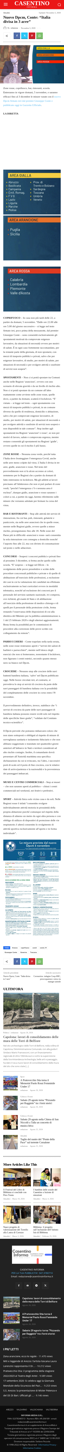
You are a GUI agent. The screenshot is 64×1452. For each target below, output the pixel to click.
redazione (14, 28)
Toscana (33, 952)
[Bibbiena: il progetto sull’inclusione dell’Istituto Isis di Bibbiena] (47, 1215)
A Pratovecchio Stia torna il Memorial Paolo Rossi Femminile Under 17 (37, 1083)
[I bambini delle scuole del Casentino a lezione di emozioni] (47, 1177)
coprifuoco (25, 948)
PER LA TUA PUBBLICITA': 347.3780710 (32, 1273)
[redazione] (5, 28)
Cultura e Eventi (26, 1097)
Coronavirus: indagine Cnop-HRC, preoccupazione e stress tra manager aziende (47, 979)
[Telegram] (36, 1285)
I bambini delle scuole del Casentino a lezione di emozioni (45, 1193)
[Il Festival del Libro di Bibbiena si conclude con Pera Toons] (17, 1177)
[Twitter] (24, 35)
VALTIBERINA (52, 1409)
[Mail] (27, 1285)
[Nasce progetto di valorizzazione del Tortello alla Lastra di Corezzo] (17, 1215)
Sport (22, 1077)
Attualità (6, 13)
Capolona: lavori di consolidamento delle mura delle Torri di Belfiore (30, 1039)
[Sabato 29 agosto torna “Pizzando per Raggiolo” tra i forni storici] (10, 1103)
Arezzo (15, 948)
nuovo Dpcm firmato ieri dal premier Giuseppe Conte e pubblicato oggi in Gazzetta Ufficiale (32, 100)
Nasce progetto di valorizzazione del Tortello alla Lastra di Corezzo (15, 1230)
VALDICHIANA (36, 1409)
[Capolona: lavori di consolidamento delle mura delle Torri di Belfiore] (31, 1011)
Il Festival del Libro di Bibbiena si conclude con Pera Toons (14, 1193)
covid (34, 948)
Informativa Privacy (47, 1444)
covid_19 (43, 948)
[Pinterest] (32, 35)
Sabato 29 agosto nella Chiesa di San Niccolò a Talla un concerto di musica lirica (39, 1122)
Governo (23, 952)
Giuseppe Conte (11, 952)
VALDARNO (22, 1409)
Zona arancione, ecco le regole (20, 1356)
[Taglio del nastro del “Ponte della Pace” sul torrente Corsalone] (10, 1142)
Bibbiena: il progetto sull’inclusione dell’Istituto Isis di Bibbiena (45, 1230)
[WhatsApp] (39, 35)
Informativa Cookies (32, 1448)
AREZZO (9, 1409)
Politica (6, 1033)
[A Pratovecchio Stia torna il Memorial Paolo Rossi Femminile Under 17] (10, 1083)
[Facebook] (17, 35)
